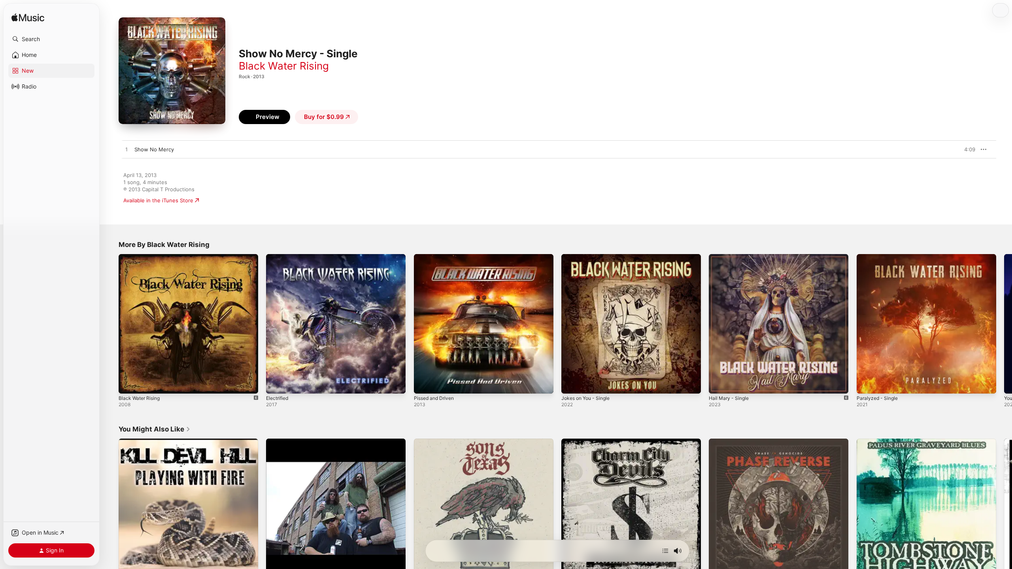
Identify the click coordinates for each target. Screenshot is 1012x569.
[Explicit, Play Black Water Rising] (128, 384)
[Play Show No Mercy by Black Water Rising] (126, 149)
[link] (155, 429)
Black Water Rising (284, 66)
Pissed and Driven (436, 257)
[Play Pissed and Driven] (424, 384)
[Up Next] (665, 550)
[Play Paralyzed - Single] (866, 384)
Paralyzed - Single (879, 257)
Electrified (278, 257)
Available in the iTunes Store (158, 200)
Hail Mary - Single (730, 257)
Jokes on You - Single (588, 257)
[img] (27, 18)
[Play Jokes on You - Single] (571, 384)
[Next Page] (1004, 324)
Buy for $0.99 (324, 117)
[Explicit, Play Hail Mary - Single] (719, 384)
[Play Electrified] (276, 384)
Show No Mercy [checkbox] (154, 149)
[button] (51, 39)
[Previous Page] (110, 324)
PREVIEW (966, 149)
